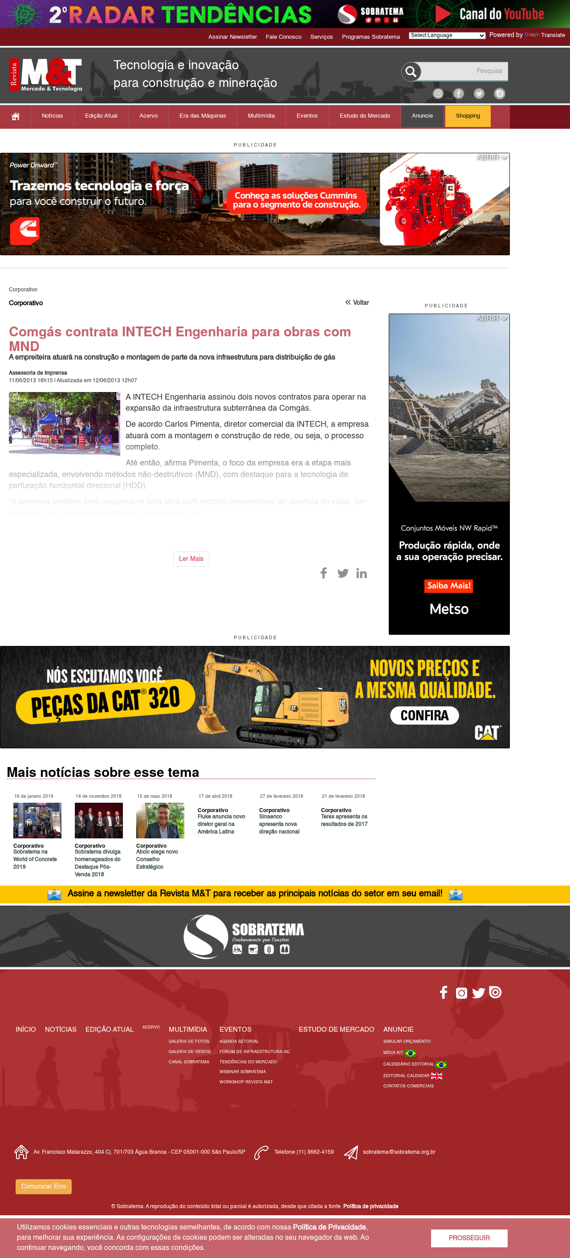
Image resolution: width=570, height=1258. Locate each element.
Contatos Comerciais (408, 1086)
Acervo (148, 116)
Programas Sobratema (371, 37)
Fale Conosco (283, 37)
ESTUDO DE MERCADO (337, 1029)
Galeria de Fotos (189, 1042)
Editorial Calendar (407, 1076)
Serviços (321, 37)
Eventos (307, 116)
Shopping (468, 116)
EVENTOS (236, 1029)
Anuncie (422, 116)
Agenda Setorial (239, 1042)
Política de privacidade (371, 1206)
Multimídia (261, 116)
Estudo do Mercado (365, 116)
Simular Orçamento (407, 1042)
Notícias (52, 116)
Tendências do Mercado (248, 1062)
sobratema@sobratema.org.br (399, 1152)
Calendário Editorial (409, 1064)
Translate (553, 35)
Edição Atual (101, 116)
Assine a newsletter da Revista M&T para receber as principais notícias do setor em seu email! (255, 894)
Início (26, 1029)
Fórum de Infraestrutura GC (255, 1052)
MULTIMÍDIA (188, 1029)
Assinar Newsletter (232, 37)
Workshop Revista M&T (246, 1082)
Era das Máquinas (202, 116)
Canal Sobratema (189, 1062)
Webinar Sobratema (243, 1072)
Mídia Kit (394, 1053)
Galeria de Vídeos (190, 1052)
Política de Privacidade (329, 1227)
